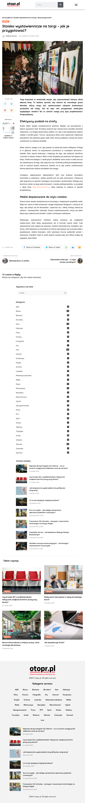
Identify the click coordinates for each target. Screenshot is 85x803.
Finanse (19, 337)
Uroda (18, 436)
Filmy (18, 333)
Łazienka (19, 371)
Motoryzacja (20, 388)
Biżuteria (19, 315)
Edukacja (19, 328)
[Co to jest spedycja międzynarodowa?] (21, 502)
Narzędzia (19, 393)
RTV (17, 414)
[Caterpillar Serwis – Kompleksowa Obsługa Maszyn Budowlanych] (21, 535)
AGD (17, 307)
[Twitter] (11, 104)
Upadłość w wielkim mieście (8, 137)
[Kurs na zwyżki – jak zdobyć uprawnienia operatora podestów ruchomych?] (21, 513)
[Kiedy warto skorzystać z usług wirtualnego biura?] (63, 579)
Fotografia (20, 341)
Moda (18, 384)
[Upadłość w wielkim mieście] (8, 128)
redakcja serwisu (11, 36)
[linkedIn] (73, 247)
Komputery (20, 358)
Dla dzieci (19, 320)
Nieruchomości (21, 397)
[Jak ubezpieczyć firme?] (63, 625)
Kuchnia (19, 367)
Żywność (19, 453)
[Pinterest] (5, 110)
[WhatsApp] (66, 247)
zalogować (15, 277)
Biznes (6, 21)
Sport (18, 418)
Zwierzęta (19, 449)
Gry (17, 346)
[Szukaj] (60, 5)
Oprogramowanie (22, 406)
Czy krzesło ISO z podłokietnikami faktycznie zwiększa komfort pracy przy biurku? (19, 599)
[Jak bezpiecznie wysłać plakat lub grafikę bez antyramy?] (21, 491)
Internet (18, 354)
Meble (18, 380)
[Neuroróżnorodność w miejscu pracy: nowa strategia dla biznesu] (21, 625)
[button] (76, 5)
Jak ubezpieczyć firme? (54, 642)
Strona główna (7, 17)
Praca (18, 410)
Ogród (18, 401)
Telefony (19, 427)
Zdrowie (19, 444)
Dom (17, 324)
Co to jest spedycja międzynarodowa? (44, 500)
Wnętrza (19, 440)
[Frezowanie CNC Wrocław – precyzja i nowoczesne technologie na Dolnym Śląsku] (21, 524)
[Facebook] (5, 104)
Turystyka (19, 431)
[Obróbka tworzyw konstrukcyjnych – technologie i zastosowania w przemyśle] (21, 546)
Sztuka (18, 423)
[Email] (11, 110)
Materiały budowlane (23, 376)
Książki (18, 363)
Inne (17, 350)
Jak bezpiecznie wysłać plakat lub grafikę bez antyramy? (45, 752)
